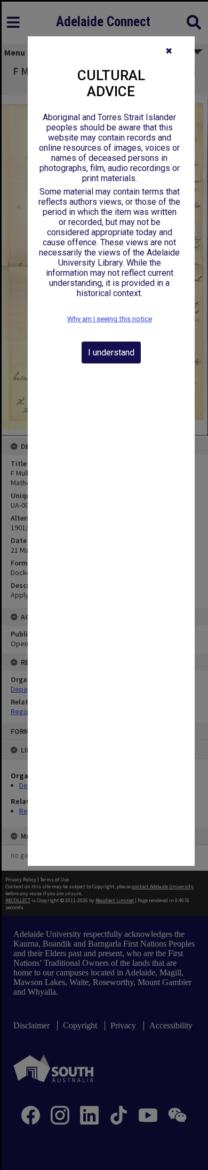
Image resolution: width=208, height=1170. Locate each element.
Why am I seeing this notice (109, 319)
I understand (111, 352)
